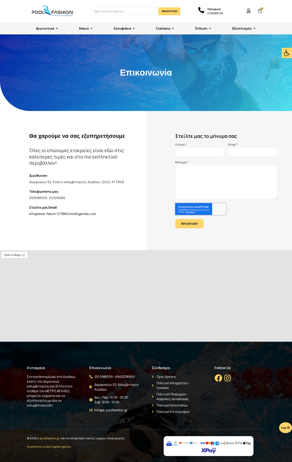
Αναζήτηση (169, 11)
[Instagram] (227, 378)
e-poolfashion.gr (48, 438)
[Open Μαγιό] (91, 28)
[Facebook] (218, 378)
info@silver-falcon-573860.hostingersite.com (62, 214)
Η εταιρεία (36, 367)
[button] (287, 53)
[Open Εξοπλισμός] (254, 28)
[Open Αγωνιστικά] (56, 28)
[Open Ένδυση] (210, 28)
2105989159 (215, 13)
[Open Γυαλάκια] (172, 28)
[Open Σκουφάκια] (133, 28)
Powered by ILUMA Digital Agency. (49, 446)
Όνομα (180, 145)
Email (232, 145)
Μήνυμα (181, 162)
